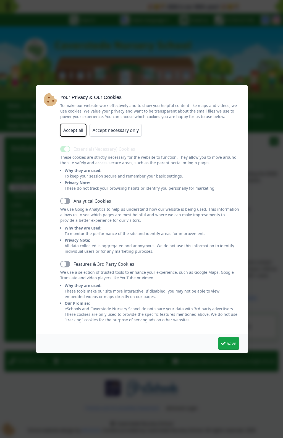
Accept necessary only (116, 130)
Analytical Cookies (92, 201)
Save (231, 343)
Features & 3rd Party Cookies (104, 264)
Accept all (73, 130)
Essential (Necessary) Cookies (104, 149)
